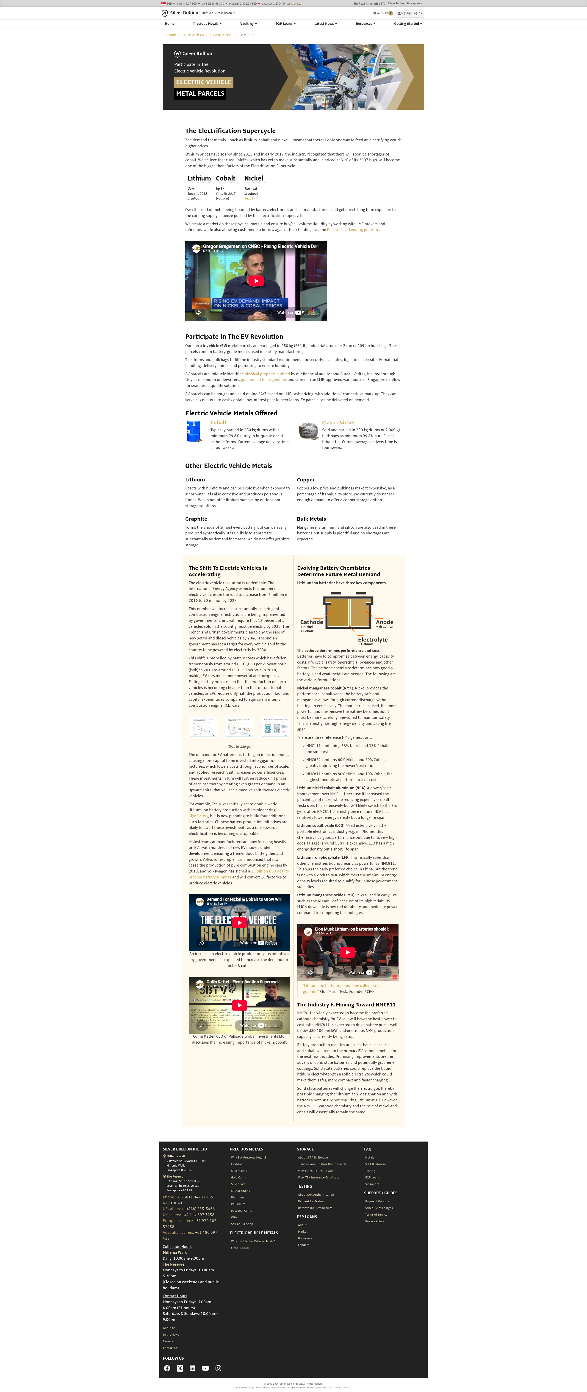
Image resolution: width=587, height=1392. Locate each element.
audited (283, 374)
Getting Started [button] (407, 24)
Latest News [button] (324, 24)
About (302, 1225)
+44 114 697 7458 (198, 1215)
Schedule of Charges (379, 1208)
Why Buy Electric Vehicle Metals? (253, 1241)
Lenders (303, 1245)
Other (235, 1217)
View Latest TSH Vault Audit (317, 1171)
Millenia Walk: (175, 1252)
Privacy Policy (374, 1221)
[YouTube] (205, 1369)
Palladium (238, 1204)
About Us (169, 1328)
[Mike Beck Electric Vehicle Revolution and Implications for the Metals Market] (203, 727)
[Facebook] (167, 1369)
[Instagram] (218, 1369)
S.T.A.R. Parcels (221, 35)
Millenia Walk (176, 1156)
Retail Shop (366, 3)
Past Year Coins (241, 1210)
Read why (251, 198)
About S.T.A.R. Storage (313, 1157)
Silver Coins (239, 1171)
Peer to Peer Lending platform (353, 230)
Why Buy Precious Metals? (248, 1157)
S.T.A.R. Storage (375, 1164)
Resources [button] (364, 24)
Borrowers (305, 1238)
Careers (168, 1341)
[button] (410, 13)
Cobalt (218, 423)
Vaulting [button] (247, 24)
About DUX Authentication (316, 1194)
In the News (171, 1334)
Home (169, 24)
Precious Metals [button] (206, 24)
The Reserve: (174, 1264)
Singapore (372, 1184)
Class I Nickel (338, 423)
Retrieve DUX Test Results (315, 1208)
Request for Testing (311, 1201)
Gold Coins (238, 1177)
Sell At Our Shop (242, 1224)
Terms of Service (376, 1214)
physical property (260, 374)
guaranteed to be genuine (263, 380)
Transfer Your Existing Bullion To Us (322, 1164)
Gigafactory (198, 816)
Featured (237, 1164)
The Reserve (174, 1176)
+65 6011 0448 (189, 1197)
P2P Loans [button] (284, 24)
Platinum (237, 1197)
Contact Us (170, 1348)
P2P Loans (372, 1177)
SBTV (382, 3)
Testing (370, 1171)
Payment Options (377, 1201)
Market (302, 1231)
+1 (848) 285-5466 (198, 1209)
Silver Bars (238, 1184)
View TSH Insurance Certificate (318, 1177)
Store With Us (193, 35)
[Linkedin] (192, 1369)
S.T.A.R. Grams (240, 1190)
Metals (369, 1157)
